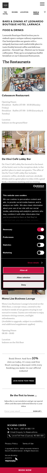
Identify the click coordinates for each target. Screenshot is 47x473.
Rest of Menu (45, 12)
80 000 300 (38, 436)
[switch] (40, 237)
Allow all (23, 270)
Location (24, 12)
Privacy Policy (11, 444)
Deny (23, 285)
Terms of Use (28, 444)
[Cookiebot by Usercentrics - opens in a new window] (33, 186)
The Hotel (5, 13)
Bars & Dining (36, 13)
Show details (33, 263)
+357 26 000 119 (27, 429)
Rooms (15, 12)
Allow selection (23, 277)
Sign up (36, 411)
